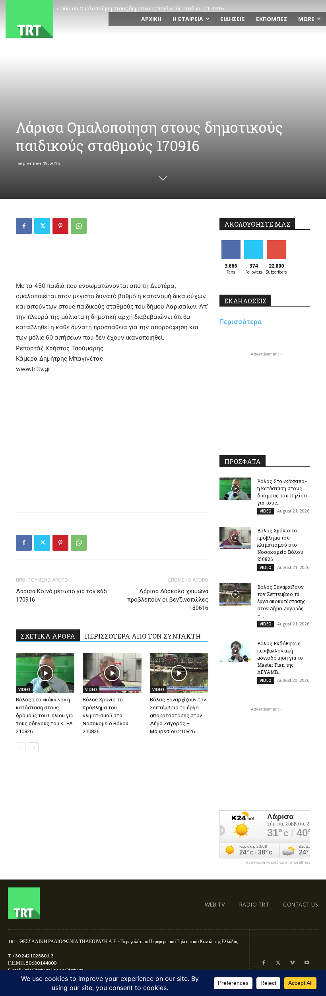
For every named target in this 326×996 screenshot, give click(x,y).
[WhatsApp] (79, 226)
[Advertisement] (112, 260)
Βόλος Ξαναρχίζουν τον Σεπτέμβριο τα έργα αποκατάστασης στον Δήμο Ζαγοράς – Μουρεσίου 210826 (178, 715)
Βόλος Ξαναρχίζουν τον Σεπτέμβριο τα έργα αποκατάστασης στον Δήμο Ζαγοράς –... (281, 601)
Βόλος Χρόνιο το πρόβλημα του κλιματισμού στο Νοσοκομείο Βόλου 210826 (105, 715)
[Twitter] (42, 226)
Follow (253, 243)
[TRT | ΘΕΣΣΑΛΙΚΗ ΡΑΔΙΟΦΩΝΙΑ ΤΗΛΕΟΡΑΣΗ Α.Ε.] (54, 19)
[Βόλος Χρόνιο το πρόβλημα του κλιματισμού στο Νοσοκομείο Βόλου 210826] (112, 673)
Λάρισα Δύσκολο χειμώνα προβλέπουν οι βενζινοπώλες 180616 (167, 600)
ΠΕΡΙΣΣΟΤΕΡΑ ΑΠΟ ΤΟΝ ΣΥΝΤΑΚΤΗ (143, 636)
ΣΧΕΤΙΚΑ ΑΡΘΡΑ (48, 636)
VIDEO (24, 689)
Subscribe (277, 243)
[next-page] (34, 747)
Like (230, 243)
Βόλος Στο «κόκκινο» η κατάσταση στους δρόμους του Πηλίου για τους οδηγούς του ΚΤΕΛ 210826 (45, 715)
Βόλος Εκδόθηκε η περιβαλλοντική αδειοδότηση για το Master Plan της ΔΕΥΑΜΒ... (280, 657)
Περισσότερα (240, 321)
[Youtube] (307, 963)
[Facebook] (24, 226)
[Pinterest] (60, 226)
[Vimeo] (292, 963)
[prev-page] (21, 747)
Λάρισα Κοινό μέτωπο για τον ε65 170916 (61, 595)
